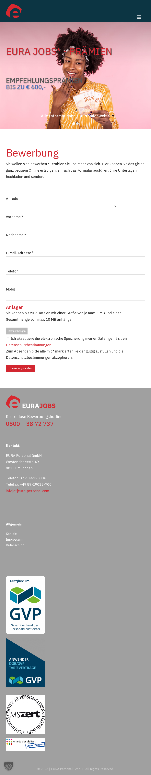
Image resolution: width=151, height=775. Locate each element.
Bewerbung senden (20, 368)
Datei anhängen (17, 331)
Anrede (12, 198)
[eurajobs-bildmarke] (14, 5)
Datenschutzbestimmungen (28, 345)
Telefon (12, 271)
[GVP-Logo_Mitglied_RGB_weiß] (25, 577)
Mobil (10, 289)
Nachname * (16, 235)
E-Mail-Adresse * (19, 253)
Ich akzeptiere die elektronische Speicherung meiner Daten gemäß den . (66, 341)
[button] (8, 766)
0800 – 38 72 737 (30, 423)
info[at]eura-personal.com (27, 491)
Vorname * (14, 217)
